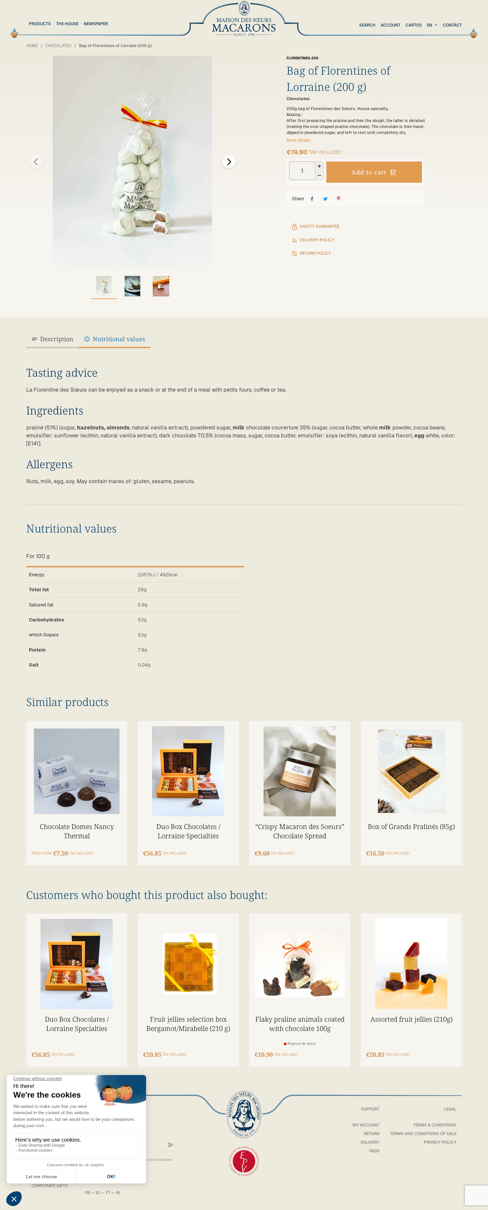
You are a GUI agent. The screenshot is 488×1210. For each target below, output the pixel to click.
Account (390, 25)
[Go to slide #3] (161, 286)
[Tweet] (325, 198)
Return (371, 1133)
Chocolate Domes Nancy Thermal (77, 831)
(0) (414, 25)
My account (366, 1125)
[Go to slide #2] (132, 286)
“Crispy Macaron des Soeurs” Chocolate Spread (299, 831)
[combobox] (433, 25)
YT (107, 1192)
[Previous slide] (36, 161)
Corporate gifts (50, 1185)
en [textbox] (429, 25)
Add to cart (369, 172)
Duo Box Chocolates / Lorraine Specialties (188, 831)
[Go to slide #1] (104, 286)
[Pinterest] (338, 198)
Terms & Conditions (434, 1125)
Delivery (370, 1142)
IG (98, 1192)
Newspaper (96, 24)
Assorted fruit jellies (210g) (411, 1019)
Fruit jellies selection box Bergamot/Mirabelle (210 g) (188, 1023)
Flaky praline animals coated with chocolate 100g (300, 1023)
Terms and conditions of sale (423, 1133)
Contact (452, 25)
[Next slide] (228, 161)
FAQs (374, 1151)
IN (118, 1192)
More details (298, 140)
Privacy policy (440, 1142)
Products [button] (40, 24)
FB (87, 1192)
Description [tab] (56, 339)
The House (67, 24)
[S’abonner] (170, 1145)
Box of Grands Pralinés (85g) (411, 826)
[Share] (312, 198)
